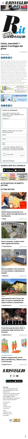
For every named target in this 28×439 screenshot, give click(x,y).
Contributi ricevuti (7, 412)
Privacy (4, 410)
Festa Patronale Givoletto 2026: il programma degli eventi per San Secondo (13, 330)
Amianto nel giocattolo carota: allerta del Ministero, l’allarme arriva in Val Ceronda (13, 359)
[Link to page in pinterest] (9, 58)
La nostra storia (6, 402)
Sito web (3, 143)
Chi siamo (5, 403)
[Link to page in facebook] (2, 58)
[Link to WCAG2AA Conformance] (14, 420)
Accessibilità (6, 415)
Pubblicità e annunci (7, 413)
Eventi (3, 296)
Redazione (5, 276)
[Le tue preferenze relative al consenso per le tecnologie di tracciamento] (25, 436)
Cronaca (3, 210)
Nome (4, 135)
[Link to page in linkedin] (6, 58)
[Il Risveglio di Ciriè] (16, 3)
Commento (6, 118)
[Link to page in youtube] (17, 375)
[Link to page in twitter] (4, 58)
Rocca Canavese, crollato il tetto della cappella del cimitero (12, 242)
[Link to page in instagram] (14, 375)
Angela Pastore (7, 305)
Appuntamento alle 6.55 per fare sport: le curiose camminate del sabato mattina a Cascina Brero (12, 300)
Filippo (4, 219)
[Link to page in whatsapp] (11, 58)
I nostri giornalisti (7, 406)
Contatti (5, 405)
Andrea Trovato (5, 54)
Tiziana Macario (7, 246)
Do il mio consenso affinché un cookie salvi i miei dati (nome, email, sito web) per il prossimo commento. (13, 148)
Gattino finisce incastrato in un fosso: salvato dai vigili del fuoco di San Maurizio (13, 214)
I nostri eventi (6, 408)
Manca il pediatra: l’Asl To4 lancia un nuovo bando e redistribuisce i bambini (13, 271)
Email (4, 139)
